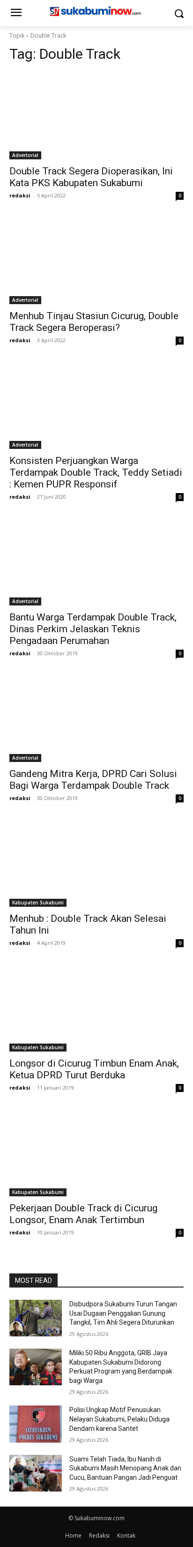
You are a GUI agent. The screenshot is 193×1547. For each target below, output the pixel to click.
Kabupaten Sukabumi (38, 902)
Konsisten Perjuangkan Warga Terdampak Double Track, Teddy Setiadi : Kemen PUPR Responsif (95, 472)
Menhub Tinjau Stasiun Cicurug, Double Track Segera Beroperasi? (93, 321)
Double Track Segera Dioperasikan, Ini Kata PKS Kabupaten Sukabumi (91, 176)
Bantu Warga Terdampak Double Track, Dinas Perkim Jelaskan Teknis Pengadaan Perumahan (93, 629)
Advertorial (25, 155)
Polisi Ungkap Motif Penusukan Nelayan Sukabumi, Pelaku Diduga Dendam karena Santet (119, 1419)
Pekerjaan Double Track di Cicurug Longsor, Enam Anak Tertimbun (83, 1213)
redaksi (19, 195)
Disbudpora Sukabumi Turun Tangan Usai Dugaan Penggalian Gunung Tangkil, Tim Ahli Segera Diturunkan (123, 1313)
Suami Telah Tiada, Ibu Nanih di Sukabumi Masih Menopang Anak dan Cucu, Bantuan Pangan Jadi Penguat (125, 1468)
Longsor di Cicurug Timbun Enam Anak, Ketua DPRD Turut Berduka (94, 1069)
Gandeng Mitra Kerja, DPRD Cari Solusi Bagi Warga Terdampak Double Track (93, 779)
